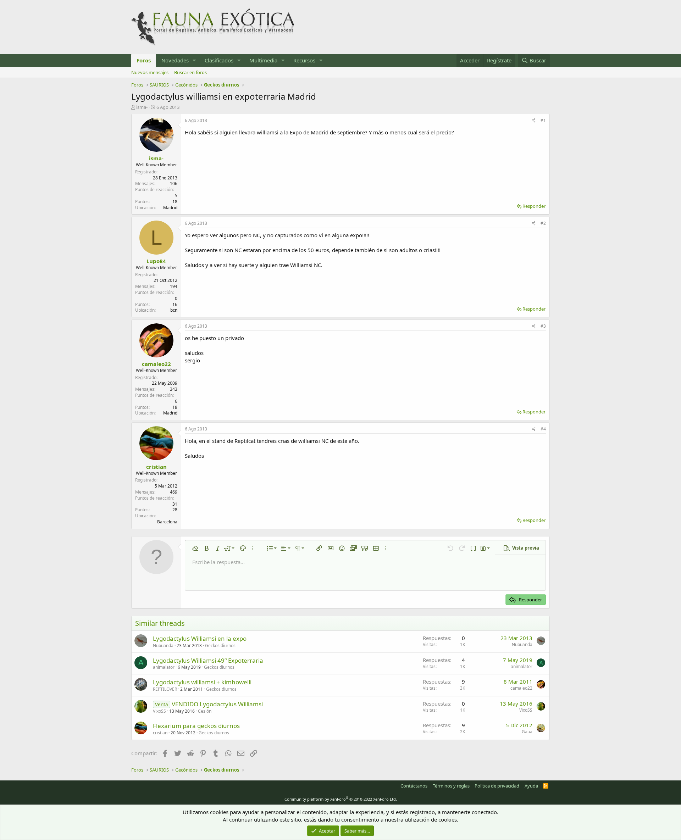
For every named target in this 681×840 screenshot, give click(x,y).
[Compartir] (533, 121)
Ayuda (531, 786)
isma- (142, 107)
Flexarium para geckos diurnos (196, 726)
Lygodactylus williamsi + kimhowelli (202, 682)
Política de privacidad (497, 786)
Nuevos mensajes (149, 72)
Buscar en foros (190, 72)
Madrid (170, 208)
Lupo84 (156, 261)
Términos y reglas (451, 786)
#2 (543, 223)
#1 (543, 120)
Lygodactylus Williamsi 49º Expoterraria (208, 660)
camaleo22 (156, 363)
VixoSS (159, 711)
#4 (543, 429)
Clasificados (219, 60)
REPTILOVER (165, 689)
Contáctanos (413, 786)
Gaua (527, 732)
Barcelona (167, 522)
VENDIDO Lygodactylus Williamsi (217, 704)
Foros (144, 60)
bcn (173, 310)
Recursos (304, 60)
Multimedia (263, 60)
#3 (543, 326)
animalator (164, 667)
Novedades (175, 60)
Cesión (204, 711)
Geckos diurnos (220, 645)
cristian (156, 466)
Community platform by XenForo (340, 799)
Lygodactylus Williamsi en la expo (200, 638)
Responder (534, 206)
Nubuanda (163, 645)
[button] (194, 60)
